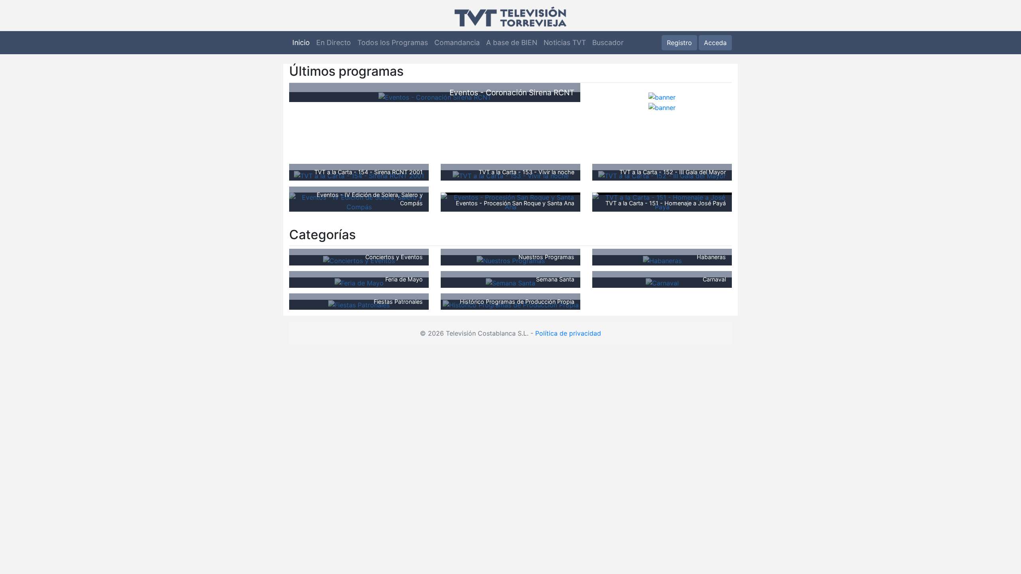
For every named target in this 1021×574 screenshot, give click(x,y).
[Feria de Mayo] (359, 282)
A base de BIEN (511, 42)
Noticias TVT (565, 42)
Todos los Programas (392, 42)
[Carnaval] (662, 282)
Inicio (301, 42)
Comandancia (457, 42)
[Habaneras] (662, 260)
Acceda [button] (715, 43)
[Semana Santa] (510, 282)
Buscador (608, 42)
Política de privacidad (568, 333)
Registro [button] (679, 43)
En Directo (333, 42)
